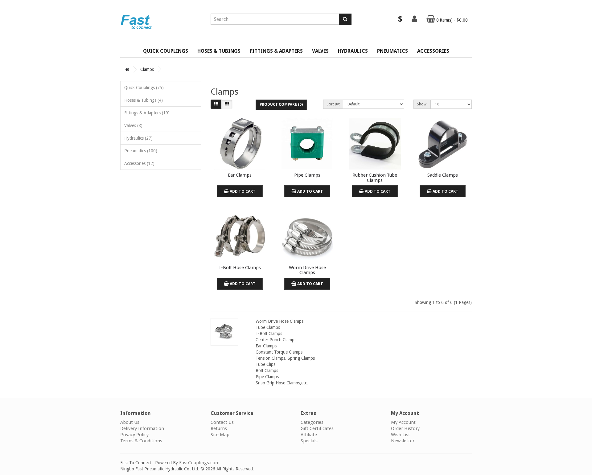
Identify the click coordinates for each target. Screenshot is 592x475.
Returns (219, 428)
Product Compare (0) (281, 104)
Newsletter (402, 441)
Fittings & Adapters (276, 51)
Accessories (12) (139, 163)
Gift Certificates (317, 428)
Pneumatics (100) (140, 150)
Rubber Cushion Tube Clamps (374, 177)
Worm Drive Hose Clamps (307, 270)
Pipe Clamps (307, 175)
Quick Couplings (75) (144, 87)
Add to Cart (242, 191)
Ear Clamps (240, 175)
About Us (129, 422)
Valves (320, 51)
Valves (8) (133, 125)
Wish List (400, 434)
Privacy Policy (134, 434)
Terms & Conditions (141, 441)
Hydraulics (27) (138, 138)
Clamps (147, 69)
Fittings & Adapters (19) (147, 112)
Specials (309, 441)
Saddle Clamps (442, 175)
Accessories (433, 51)
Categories (312, 422)
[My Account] (414, 20)
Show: (422, 104)
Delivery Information (142, 428)
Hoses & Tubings (218, 51)
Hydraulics (353, 51)
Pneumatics (392, 51)
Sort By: (333, 104)
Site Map (220, 434)
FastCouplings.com (199, 462)
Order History (405, 428)
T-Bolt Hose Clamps (240, 267)
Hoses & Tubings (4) (143, 100)
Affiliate (309, 434)
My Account (403, 422)
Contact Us (222, 422)
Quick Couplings (165, 51)
